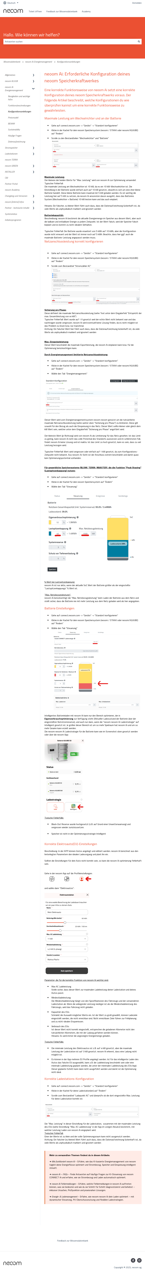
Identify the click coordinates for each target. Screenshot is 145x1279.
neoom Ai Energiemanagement (38, 61)
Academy (86, 11)
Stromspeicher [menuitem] (11, 147)
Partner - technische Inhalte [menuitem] (17, 208)
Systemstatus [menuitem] (11, 214)
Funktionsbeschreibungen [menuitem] (19, 105)
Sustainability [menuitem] (14, 129)
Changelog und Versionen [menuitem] (16, 196)
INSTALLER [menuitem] (10, 171)
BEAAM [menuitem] (11, 123)
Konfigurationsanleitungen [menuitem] (19, 111)
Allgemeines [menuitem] (10, 75)
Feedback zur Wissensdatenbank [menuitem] (72, 1240)
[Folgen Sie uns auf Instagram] (139, 1260)
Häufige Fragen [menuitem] (14, 135)
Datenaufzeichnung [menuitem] (16, 141)
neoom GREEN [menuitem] (11, 165)
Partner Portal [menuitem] (11, 183)
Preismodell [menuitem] (13, 117)
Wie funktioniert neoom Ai (63, 1161)
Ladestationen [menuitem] (11, 153)
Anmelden (137, 2)
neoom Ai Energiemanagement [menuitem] (14, 88)
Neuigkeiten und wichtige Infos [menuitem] (19, 98)
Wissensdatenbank (11, 61)
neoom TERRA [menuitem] (11, 159)
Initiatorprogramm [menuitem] (13, 220)
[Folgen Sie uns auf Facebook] (133, 1260)
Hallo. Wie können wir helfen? (31, 34)
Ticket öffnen (35, 11)
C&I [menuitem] (6, 177)
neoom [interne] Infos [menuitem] (14, 202)
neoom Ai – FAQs (60, 1174)
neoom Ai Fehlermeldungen (64, 1183)
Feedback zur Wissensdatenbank (61, 11)
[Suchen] (139, 41)
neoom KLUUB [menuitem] (11, 81)
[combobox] (69, 41)
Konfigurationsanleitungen (68, 61)
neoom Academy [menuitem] (12, 189)
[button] (33, 75)
